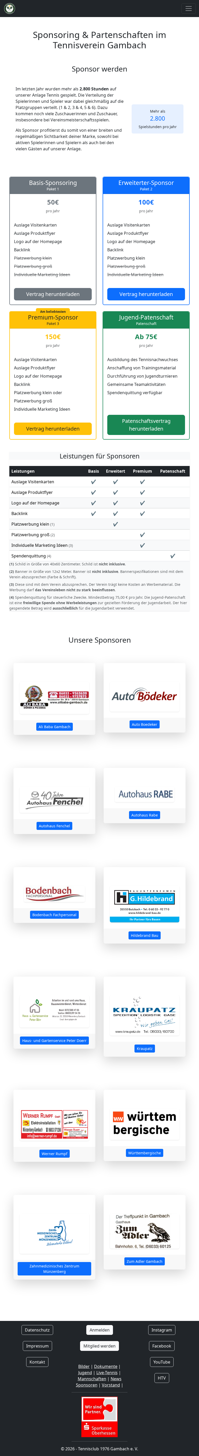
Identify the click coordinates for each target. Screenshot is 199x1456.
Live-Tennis (107, 1372)
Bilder (84, 1366)
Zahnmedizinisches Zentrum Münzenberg (54, 1269)
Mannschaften (92, 1379)
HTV (162, 1378)
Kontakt (37, 1362)
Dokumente (105, 1366)
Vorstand (111, 1385)
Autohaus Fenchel (54, 825)
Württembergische (144, 1152)
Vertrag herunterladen (53, 294)
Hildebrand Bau (144, 935)
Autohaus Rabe (144, 815)
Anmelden (100, 1330)
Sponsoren (86, 1385)
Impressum (37, 1346)
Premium (142, 471)
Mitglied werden (99, 1346)
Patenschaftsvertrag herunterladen (146, 424)
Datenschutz (37, 1330)
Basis (93, 471)
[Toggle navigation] (188, 8)
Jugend (85, 1372)
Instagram (162, 1330)
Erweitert (115, 471)
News (116, 1379)
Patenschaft (172, 471)
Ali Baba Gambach (54, 726)
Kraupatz (145, 1048)
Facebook (161, 1346)
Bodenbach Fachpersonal (54, 914)
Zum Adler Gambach (144, 1261)
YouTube (161, 1362)
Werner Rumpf (54, 1153)
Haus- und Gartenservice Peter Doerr (54, 1040)
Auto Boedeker (144, 724)
